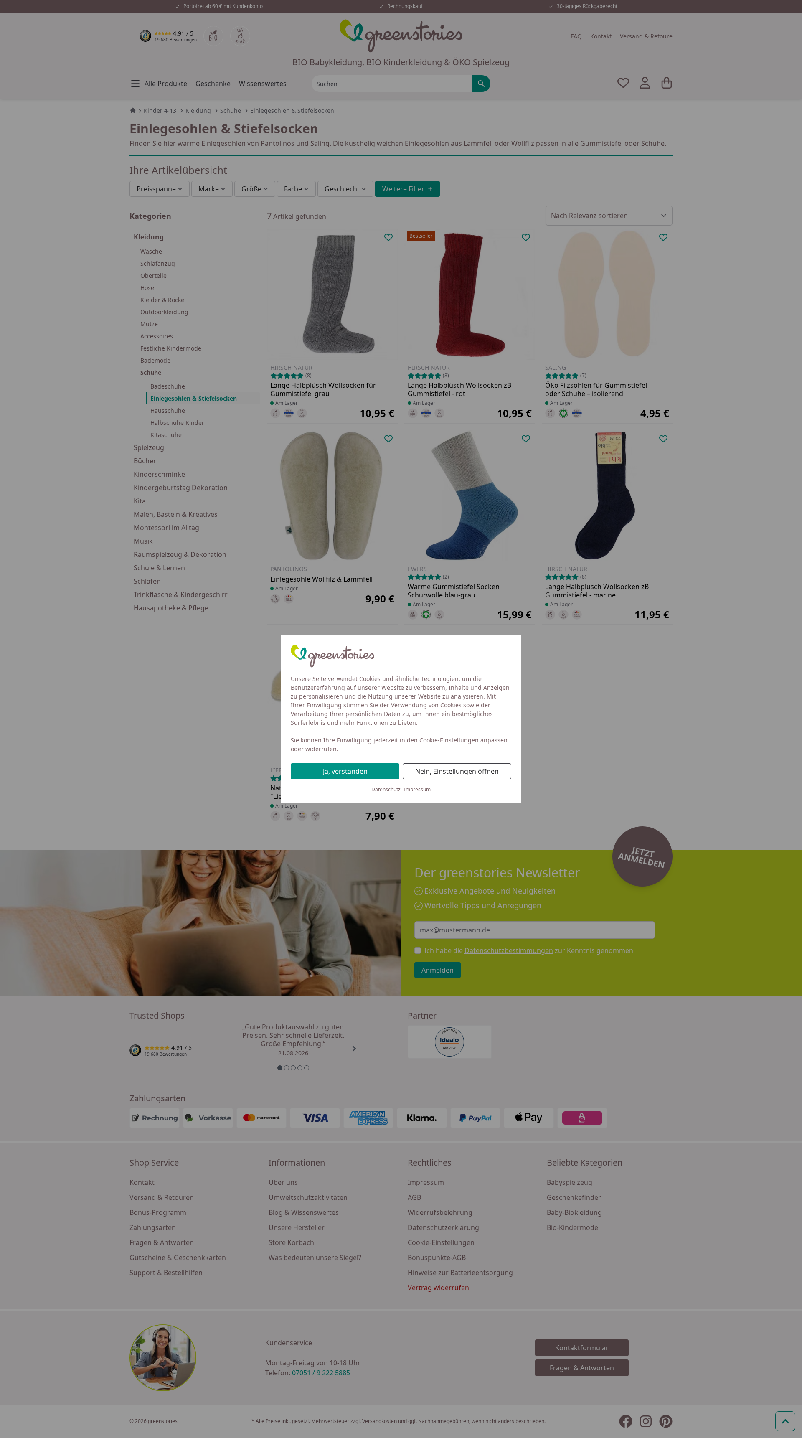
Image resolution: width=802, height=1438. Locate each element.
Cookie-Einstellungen (449, 740)
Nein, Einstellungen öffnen (457, 771)
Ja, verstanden (345, 771)
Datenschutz (386, 789)
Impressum (417, 789)
